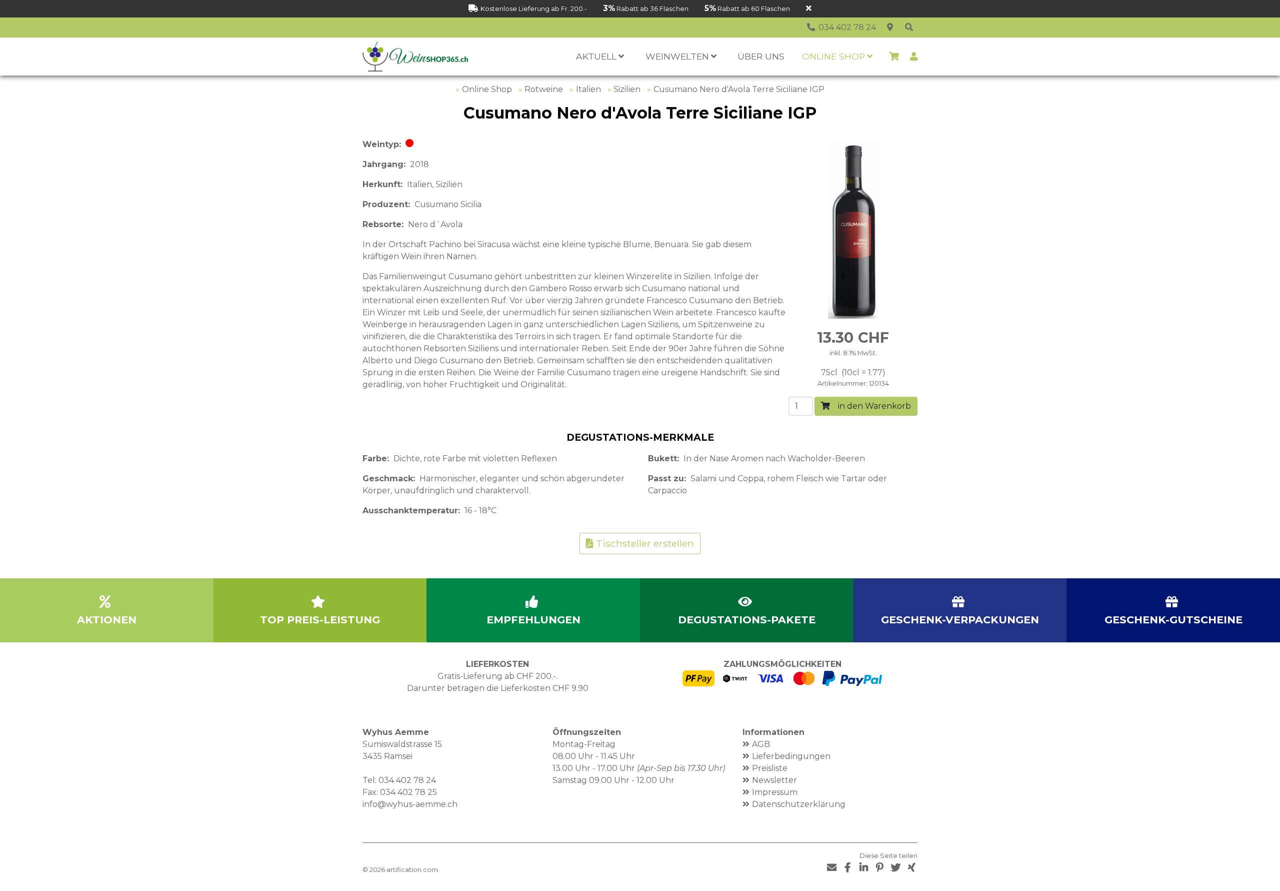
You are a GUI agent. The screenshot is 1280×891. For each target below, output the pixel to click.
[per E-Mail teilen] (832, 867)
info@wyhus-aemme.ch (410, 804)
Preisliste (770, 768)
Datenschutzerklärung (799, 804)
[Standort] (890, 28)
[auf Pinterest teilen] (880, 867)
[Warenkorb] (894, 56)
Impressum (775, 792)
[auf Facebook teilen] (848, 867)
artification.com (412, 869)
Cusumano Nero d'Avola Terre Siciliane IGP (739, 89)
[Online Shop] (909, 28)
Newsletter (774, 780)
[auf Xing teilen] (912, 867)
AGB (761, 744)
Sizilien (627, 89)
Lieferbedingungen (791, 756)
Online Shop (487, 89)
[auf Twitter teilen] (896, 867)
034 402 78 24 (407, 780)
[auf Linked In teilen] (864, 867)
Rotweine (543, 89)
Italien (588, 89)
